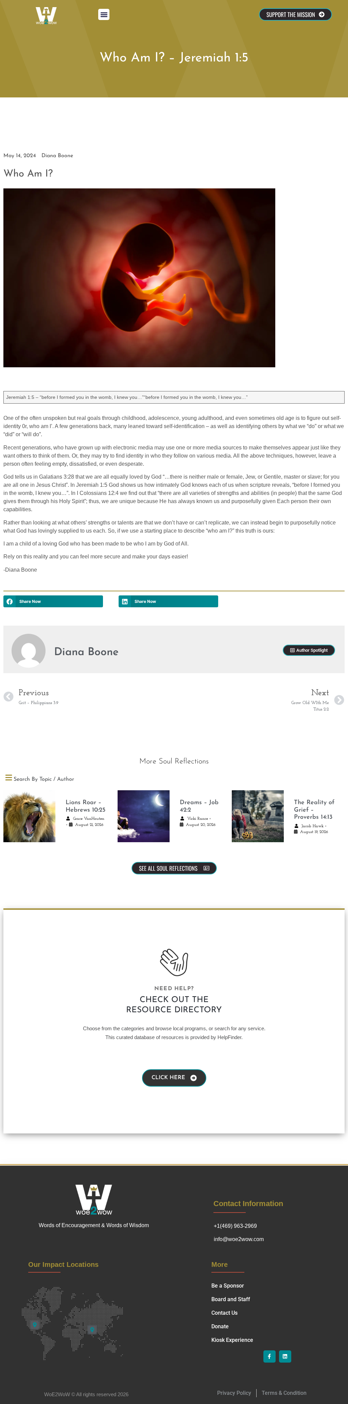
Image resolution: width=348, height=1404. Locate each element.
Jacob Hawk (312, 826)
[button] (103, 14)
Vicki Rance (197, 819)
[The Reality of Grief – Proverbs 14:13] (258, 820)
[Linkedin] (285, 1356)
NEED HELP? (174, 989)
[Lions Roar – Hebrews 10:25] (29, 820)
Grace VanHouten (88, 819)
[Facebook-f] (269, 1356)
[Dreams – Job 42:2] (144, 820)
